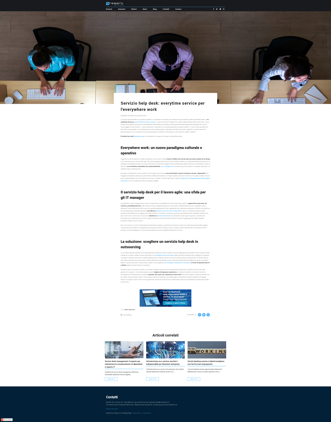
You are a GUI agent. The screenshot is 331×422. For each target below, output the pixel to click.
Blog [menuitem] (155, 9)
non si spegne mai (167, 166)
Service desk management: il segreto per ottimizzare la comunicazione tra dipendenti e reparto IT (123, 364)
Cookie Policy (147, 413)
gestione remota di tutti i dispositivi (168, 211)
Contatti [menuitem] (166, 9)
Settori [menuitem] (134, 9)
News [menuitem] (145, 9)
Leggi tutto (111, 379)
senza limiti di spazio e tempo (145, 122)
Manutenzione (129, 309)
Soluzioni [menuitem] (121, 9)
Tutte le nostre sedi (112, 409)
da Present (131, 115)
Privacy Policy (137, 413)
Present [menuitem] (109, 9)
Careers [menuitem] (178, 9)
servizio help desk (163, 216)
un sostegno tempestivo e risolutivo (177, 262)
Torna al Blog (127, 315)
